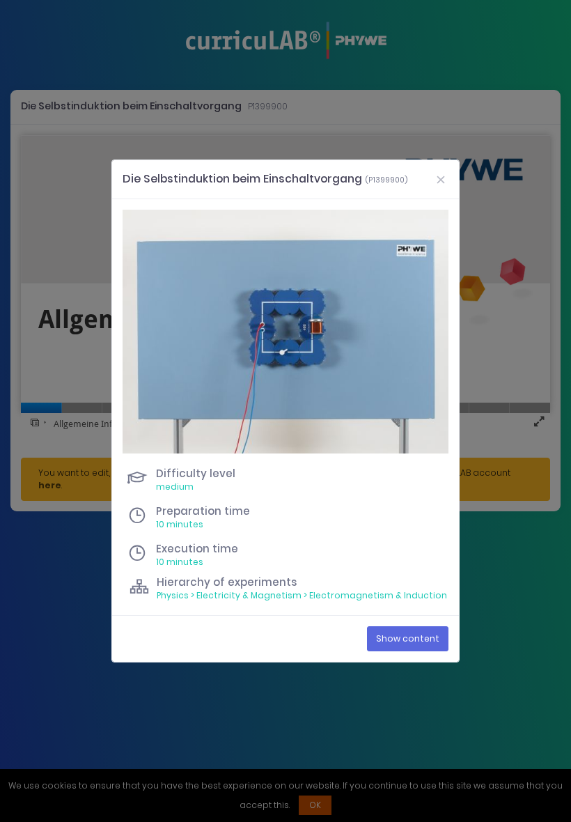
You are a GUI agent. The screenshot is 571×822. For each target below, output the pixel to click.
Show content (407, 638)
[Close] (441, 179)
